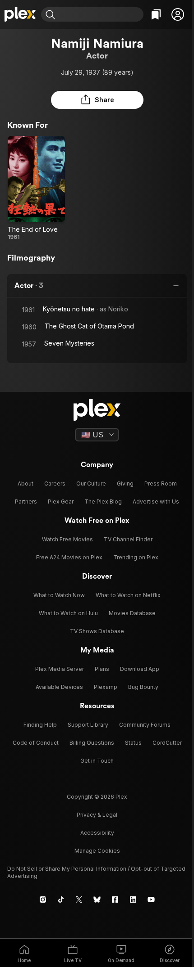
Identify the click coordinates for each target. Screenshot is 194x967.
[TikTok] (61, 900)
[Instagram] (43, 900)
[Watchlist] (156, 14)
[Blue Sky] (97, 900)
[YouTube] (151, 900)
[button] (178, 14)
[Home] (20, 14)
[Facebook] (115, 900)
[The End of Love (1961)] (36, 188)
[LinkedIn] (133, 900)
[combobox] (100, 14)
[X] (79, 900)
